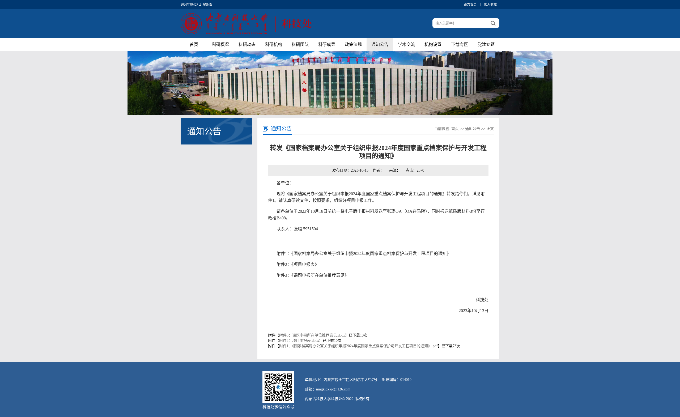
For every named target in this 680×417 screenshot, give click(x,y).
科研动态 (247, 44)
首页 (194, 44)
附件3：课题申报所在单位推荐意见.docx (312, 335)
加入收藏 (490, 4)
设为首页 (470, 4)
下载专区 (459, 44)
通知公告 (379, 44)
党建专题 (486, 44)
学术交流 (406, 44)
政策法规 (353, 44)
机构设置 (432, 44)
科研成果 (326, 44)
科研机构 (273, 44)
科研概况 (220, 44)
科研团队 (300, 44)
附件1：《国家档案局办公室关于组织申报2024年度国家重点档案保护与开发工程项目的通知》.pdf (358, 346)
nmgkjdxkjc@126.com (333, 389)
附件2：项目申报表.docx (299, 341)
